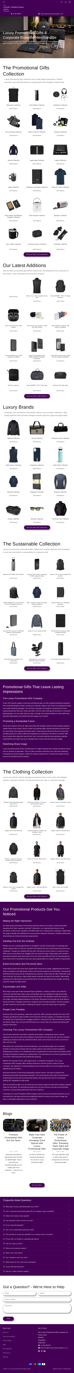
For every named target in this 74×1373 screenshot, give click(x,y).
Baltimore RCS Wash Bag (60, 385)
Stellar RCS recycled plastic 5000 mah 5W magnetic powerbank (60, 356)
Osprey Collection (13, 519)
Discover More (37, 1185)
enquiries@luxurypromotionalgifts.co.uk (51, 13)
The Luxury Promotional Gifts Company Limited (19, 1368)
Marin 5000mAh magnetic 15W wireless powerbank (60, 326)
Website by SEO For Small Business (62, 1368)
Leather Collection (60, 160)
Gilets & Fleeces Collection (37, 132)
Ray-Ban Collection (37, 519)
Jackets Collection (13, 160)
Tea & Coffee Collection (13, 244)
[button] (4, 2)
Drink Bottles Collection (37, 105)
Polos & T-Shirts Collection (60, 187)
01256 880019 (17, 13)
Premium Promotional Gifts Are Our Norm (13, 1137)
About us (5, 1332)
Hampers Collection (60, 132)
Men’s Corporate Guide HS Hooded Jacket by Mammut (37, 603)
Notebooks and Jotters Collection (37, 187)
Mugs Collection (13, 187)
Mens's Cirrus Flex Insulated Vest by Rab (37, 296)
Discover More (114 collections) (37, 254)
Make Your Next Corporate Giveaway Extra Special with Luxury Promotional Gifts (37, 1141)
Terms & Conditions (9, 1336)
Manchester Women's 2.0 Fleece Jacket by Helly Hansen (37, 803)
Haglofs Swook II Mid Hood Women (37, 887)
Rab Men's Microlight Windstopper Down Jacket (13, 803)
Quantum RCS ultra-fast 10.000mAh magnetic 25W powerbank (13, 631)
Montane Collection (60, 492)
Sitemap (5, 1357)
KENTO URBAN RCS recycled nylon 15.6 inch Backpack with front (13, 603)
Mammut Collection (13, 492)
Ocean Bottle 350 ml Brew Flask (60, 659)
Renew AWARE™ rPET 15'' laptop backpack (60, 296)
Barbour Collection (13, 438)
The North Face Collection (60, 519)
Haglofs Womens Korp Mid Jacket (60, 859)
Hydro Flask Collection (60, 465)
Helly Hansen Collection (13, 465)
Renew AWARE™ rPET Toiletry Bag (37, 385)
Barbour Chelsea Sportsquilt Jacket (60, 802)
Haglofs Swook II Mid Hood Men (60, 830)
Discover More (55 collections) (37, 527)
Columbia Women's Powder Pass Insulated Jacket (37, 831)
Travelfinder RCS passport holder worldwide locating (60, 631)
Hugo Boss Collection (37, 465)
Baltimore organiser (13, 385)
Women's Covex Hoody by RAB (37, 631)
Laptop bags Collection (37, 160)
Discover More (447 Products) (37, 668)
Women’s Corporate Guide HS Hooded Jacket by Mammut (13, 859)
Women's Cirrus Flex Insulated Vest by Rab (60, 575)
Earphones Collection (60, 105)
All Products (6, 1353)
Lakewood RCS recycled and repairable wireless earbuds (37, 660)
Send (8, 1318)
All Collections (7, 1348)
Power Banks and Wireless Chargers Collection (13, 216)
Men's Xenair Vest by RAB (60, 887)
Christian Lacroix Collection (60, 438)
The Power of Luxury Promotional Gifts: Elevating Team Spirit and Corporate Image (60, 1141)
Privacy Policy (7, 1340)
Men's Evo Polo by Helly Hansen (37, 859)
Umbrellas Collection (60, 244)
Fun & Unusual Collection (13, 132)
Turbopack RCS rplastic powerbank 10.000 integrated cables (37, 575)
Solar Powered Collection (37, 215)
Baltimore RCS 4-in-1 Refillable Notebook (60, 603)
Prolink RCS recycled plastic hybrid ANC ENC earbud (37, 326)
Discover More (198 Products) (37, 396)
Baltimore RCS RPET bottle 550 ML (13, 574)
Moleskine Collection (37, 492)
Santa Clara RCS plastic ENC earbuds (13, 326)
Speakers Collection (60, 215)
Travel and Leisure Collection (37, 244)
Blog (4, 1344)
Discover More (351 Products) (37, 896)
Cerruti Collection (37, 438)
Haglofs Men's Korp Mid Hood (13, 830)
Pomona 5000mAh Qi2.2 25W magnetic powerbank (13, 356)
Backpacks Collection (13, 105)
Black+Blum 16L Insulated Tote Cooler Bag (13, 660)
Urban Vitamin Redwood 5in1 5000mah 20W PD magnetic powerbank (37, 357)
